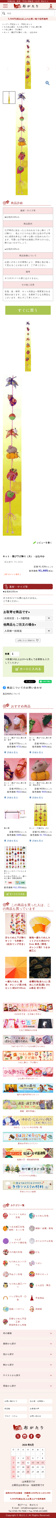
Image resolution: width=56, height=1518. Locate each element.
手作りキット (42, 1274)
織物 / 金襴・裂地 (44, 1228)
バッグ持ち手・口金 (18, 1298)
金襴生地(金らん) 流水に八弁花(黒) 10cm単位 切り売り (40, 984)
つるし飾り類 (36, 27)
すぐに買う (28, 310)
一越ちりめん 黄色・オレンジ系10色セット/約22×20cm (16, 984)
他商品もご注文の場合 (20, 624)
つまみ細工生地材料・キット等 (16, 1228)
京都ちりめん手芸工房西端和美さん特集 (17, 1322)
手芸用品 (39, 1298)
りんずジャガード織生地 (18, 1241)
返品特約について (11, 694)
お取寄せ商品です (17, 612)
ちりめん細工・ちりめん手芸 (16, 27)
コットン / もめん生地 (17, 1215)
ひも (37, 1252)
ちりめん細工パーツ (18, 1285)
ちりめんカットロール (17, 1263)
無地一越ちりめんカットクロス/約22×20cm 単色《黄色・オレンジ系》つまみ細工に (39, 944)
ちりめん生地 (42, 1216)
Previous (7, 69)
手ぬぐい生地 (15, 1274)
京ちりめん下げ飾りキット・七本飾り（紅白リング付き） (15, 940)
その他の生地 (15, 1252)
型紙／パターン (16, 1309)
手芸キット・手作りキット (21, 24)
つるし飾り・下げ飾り (13, 29)
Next (48, 69)
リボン (38, 1263)
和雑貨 (38, 1309)
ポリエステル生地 (44, 1241)
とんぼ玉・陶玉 (43, 1285)
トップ (5, 24)
